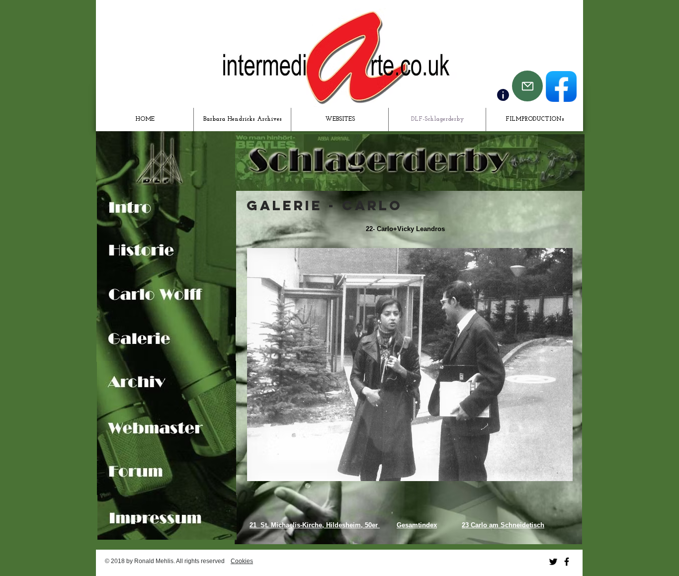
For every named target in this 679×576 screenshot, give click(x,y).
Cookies (242, 561)
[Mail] (527, 86)
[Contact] (503, 94)
